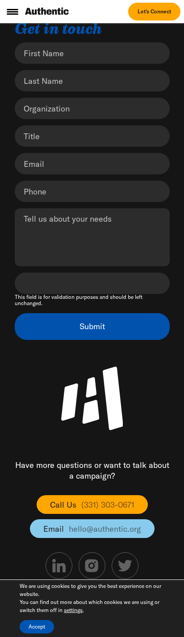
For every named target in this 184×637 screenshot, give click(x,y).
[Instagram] (92, 565)
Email (92, 529)
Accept (37, 626)
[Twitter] (125, 565)
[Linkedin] (59, 565)
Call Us (92, 505)
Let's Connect (154, 11)
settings (73, 610)
